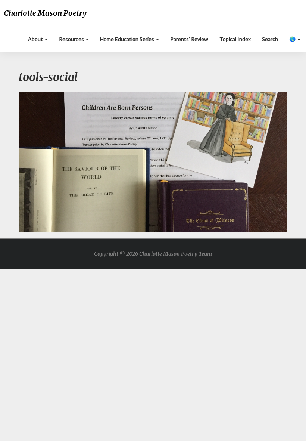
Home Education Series (127, 39)
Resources (72, 39)
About (36, 39)
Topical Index (235, 39)
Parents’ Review (189, 39)
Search (270, 39)
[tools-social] (153, 163)
